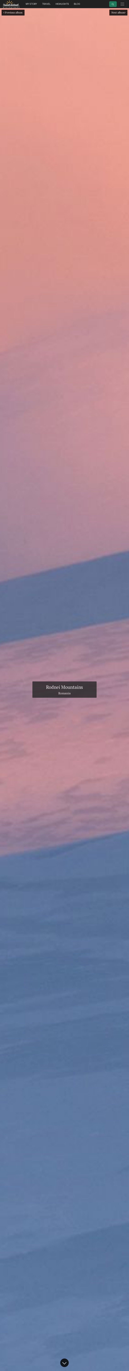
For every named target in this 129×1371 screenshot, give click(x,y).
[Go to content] (64, 1363)
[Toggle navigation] (122, 4)
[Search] (113, 4)
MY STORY (31, 4)
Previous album (13, 12)
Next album (118, 12)
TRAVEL (46, 4)
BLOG (77, 4)
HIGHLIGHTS (62, 4)
